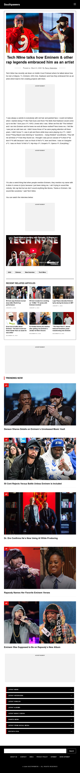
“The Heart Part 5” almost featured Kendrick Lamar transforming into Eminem (61, 328)
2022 (9, 272)
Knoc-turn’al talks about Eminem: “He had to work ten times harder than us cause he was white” (16, 329)
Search (71, 751)
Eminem (18, 272)
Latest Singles (14, 701)
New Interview (29, 272)
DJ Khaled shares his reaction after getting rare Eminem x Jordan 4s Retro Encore (39, 328)
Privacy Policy (42, 757)
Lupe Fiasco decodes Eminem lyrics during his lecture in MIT (63, 302)
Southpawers (12, 4)
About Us (13, 757)
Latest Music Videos (16, 713)
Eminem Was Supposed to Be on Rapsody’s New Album (32, 647)
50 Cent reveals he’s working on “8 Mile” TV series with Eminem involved (39, 303)
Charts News (13, 719)
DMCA (32, 757)
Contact (23, 757)
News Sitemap (65, 757)
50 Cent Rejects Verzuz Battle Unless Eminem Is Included (33, 483)
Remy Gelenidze (51, 68)
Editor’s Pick (13, 731)
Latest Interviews (15, 695)
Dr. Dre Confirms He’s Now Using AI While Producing (31, 538)
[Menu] (74, 4)
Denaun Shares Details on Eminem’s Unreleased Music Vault (34, 429)
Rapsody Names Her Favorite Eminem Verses (27, 592)
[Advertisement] (40, 99)
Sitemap (54, 757)
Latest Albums (14, 707)
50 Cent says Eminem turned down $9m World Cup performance (16, 303)
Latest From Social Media (18, 725)
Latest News (13, 689)
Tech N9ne (42, 272)
